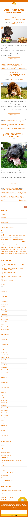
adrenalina (6, 120)
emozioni (8, 197)
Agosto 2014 (4, 392)
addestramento (6, 235)
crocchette (15, 65)
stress (23, 128)
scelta (6, 68)
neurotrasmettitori (15, 199)
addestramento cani (18, 235)
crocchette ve (3, 196)
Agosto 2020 (4, 321)
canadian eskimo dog (19, 64)
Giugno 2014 (4, 397)
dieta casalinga (20, 196)
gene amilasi (12, 67)
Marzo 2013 (4, 428)
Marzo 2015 (4, 380)
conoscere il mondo (5, 124)
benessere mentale (12, 191)
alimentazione (15, 62)
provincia (14, 255)
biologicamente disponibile (21, 191)
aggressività (3, 242)
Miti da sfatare (14, 71)
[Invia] (25, 207)
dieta (22, 124)
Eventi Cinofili (4, 457)
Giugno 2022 (4, 309)
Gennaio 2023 (4, 304)
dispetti (6, 125)
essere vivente (17, 197)
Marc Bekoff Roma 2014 (7, 472)
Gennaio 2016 (4, 367)
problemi (8, 127)
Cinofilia (14, 17)
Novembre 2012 (5, 435)
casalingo (17, 123)
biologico (22, 120)
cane (9, 65)
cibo (20, 123)
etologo (16, 251)
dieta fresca (20, 65)
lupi (5, 253)
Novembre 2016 (5, 354)
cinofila (11, 245)
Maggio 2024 (4, 296)
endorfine (7, 67)
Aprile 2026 (4, 289)
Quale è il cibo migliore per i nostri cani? (14, 135)
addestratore (20, 239)
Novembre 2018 (5, 334)
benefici (18, 120)
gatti (21, 197)
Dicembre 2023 (4, 301)
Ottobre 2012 (4, 438)
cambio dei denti (7, 121)
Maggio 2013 (4, 423)
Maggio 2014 (4, 400)
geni (16, 67)
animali (7, 242)
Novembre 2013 (5, 410)
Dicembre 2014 (4, 385)
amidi (11, 64)
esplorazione (15, 125)
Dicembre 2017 (4, 344)
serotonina (13, 68)
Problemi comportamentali (16, 72)
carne (8, 123)
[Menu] (2, 4)
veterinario (21, 257)
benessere (20, 189)
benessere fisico (4, 191)
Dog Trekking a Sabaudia (10, 272)
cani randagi (7, 245)
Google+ (3, 445)
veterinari (17, 257)
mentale (6, 199)
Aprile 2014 (4, 402)
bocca (2, 121)
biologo (13, 242)
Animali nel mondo (5, 452)
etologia (11, 251)
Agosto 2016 (4, 359)
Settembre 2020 (5, 319)
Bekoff (10, 242)
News (2, 224)
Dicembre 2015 (4, 369)
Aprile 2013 (4, 425)
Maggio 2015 (4, 375)
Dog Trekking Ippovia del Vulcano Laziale (14, 264)
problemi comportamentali (15, 127)
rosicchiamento (14, 128)
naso (25, 125)
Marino (7, 253)
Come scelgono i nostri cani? (14, 19)
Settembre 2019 (5, 329)
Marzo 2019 (4, 332)
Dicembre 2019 (4, 326)
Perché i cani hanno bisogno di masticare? (14, 75)
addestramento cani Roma (8, 239)
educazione (15, 249)
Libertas (3, 470)
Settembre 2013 (5, 415)
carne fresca (11, 123)
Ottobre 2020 (4, 316)
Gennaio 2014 (4, 405)
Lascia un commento (23, 68)
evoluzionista (20, 251)
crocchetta (17, 194)
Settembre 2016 (5, 357)
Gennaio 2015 (4, 382)
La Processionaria (8, 280)
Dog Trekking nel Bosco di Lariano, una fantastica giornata (13, 269)
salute (23, 199)
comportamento (7, 194)
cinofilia (16, 245)
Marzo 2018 (4, 339)
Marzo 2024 (4, 299)
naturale (10, 199)
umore (2, 129)
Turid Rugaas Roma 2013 (7, 480)
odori (5, 127)
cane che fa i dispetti (17, 121)
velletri (13, 257)
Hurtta (2, 465)
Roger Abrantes (5, 475)
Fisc (2, 462)
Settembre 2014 (5, 390)
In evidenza (12, 133)
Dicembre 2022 (4, 306)
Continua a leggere (14, 58)
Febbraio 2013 (4, 430)
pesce (20, 199)
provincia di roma (20, 254)
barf (14, 64)
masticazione (21, 125)
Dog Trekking (4, 217)
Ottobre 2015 (4, 372)
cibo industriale (22, 193)
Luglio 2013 (4, 417)
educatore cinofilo (8, 249)
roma (7, 257)
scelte (9, 68)
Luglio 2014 (4, 395)
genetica (24, 251)
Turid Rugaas (4, 477)
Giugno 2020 (4, 324)
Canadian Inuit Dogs (6, 455)
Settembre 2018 (5, 337)
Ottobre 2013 (4, 412)
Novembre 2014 (5, 387)
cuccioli (19, 124)
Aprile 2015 (4, 377)
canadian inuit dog (4, 65)
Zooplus (3, 483)
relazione (3, 257)
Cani (12, 65)
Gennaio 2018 (4, 342)
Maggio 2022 (4, 311)
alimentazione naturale (5, 64)
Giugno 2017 (4, 349)
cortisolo (11, 124)
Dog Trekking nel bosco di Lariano (12, 276)
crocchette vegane (10, 196)
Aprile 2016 (4, 364)
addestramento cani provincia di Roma (11, 237)
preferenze (19, 67)
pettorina (10, 253)
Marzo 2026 (4, 291)
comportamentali (4, 247)
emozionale (3, 197)
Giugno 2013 (4, 420)
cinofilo (21, 245)
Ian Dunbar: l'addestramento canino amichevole (12, 467)
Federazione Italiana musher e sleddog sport (11, 460)
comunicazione (20, 247)
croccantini (12, 194)
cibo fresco (23, 123)
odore (2, 127)
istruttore (2, 253)
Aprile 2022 (4, 314)
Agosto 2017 (4, 347)
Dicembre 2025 (4, 294)
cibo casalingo (15, 193)
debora (21, 79)
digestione (3, 67)
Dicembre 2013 (4, 407)
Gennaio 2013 (4, 433)
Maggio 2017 (4, 352)
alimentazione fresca (22, 62)
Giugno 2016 (4, 362)
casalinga (19, 192)
